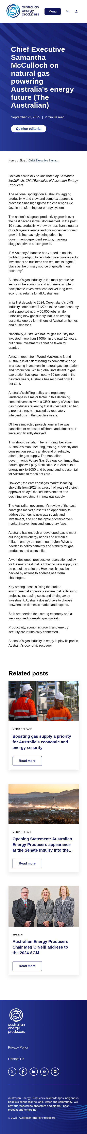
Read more (27, 761)
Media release (22, 729)
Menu (53, 11)
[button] (68, 11)
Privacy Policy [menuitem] (18, 1047)
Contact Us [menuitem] (16, 1059)
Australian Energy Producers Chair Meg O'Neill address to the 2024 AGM (40, 947)
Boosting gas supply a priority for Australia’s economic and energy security (42, 742)
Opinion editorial (28, 128)
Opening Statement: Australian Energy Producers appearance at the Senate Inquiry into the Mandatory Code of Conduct (42, 845)
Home (12, 160)
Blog (22, 160)
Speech (18, 934)
